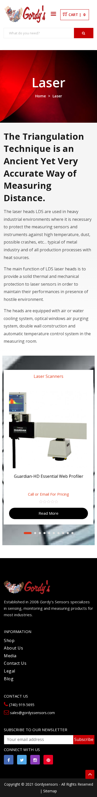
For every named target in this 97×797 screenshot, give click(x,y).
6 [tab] (54, 533)
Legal (9, 671)
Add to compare (85, 398)
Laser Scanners (48, 376)
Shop (9, 640)
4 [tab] (44, 533)
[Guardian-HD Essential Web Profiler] (48, 429)
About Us (13, 648)
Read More (48, 513)
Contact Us (15, 663)
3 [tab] (40, 533)
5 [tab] (49, 533)
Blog (8, 679)
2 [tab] (35, 533)
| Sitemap (48, 790)
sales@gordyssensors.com (32, 712)
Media (10, 656)
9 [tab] (68, 533)
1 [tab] (28, 533)
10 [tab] (72, 533)
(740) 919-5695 (21, 704)
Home (40, 95)
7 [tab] (58, 533)
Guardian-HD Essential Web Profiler (48, 476)
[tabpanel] (48, 445)
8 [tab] (63, 533)
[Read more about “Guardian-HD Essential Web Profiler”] (90, 378)
